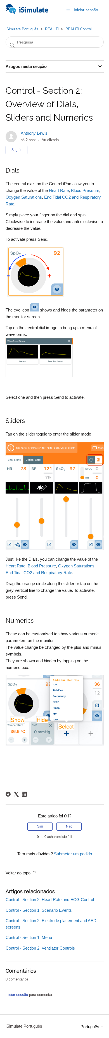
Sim (40, 826)
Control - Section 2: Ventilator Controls (40, 948)
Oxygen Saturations (24, 197)
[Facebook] (8, 794)
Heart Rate (59, 190)
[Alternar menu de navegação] (68, 9)
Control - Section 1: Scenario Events (39, 910)
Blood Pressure (85, 190)
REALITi (52, 29)
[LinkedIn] (24, 794)
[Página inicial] (27, 12)
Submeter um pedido (73, 853)
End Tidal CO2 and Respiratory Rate (39, 572)
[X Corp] (16, 794)
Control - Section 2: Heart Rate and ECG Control (50, 899)
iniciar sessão (17, 995)
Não (69, 826)
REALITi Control (78, 29)
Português (90, 1026)
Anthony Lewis (34, 133)
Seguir (16, 150)
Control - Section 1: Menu (29, 937)
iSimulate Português (22, 29)
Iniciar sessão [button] (86, 10)
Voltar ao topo (19, 872)
